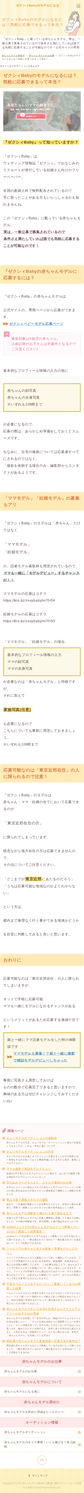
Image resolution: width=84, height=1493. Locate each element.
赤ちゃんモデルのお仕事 (20, 1371)
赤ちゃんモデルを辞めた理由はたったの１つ (34, 1412)
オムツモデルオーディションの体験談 (31, 1138)
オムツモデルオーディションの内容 (30, 1151)
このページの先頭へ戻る (42, 1460)
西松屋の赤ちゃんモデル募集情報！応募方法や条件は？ (43, 1341)
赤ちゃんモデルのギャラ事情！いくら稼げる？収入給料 (40, 1444)
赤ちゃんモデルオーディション (25, 1432)
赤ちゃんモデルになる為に (22, 1391)
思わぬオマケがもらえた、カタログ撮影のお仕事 (39, 1182)
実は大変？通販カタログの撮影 (27, 1199)
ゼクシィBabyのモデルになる (37, 5)
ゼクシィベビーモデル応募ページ (36, 324)
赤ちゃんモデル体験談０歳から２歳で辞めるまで (39, 1213)
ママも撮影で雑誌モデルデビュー (28, 1168)
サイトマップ (40, 1475)
